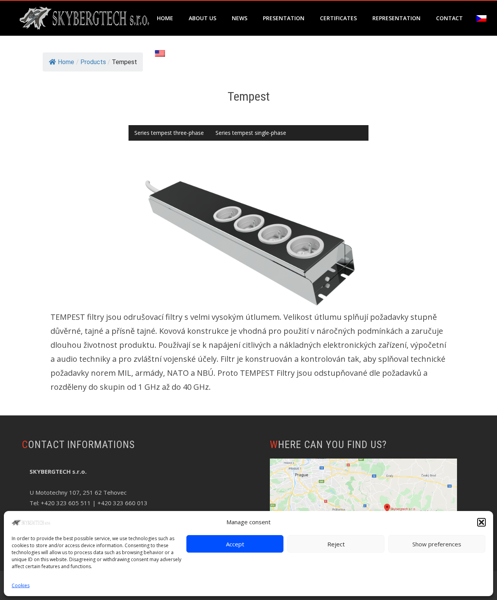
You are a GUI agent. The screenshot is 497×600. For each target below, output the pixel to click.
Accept (235, 544)
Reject (336, 544)
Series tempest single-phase (250, 132)
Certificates (338, 18)
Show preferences (436, 544)
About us (202, 18)
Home (165, 18)
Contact (449, 18)
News (239, 18)
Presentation (283, 18)
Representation (396, 18)
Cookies (21, 585)
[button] (481, 522)
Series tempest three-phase (169, 132)
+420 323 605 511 (66, 503)
